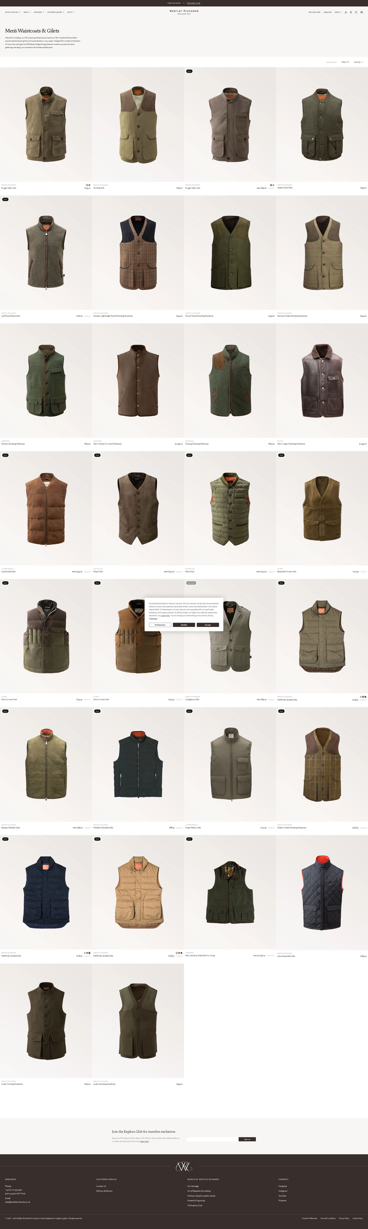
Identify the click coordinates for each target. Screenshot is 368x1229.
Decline (184, 625)
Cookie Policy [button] (165, 616)
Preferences (160, 625)
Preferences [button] (153, 619)
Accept (208, 625)
